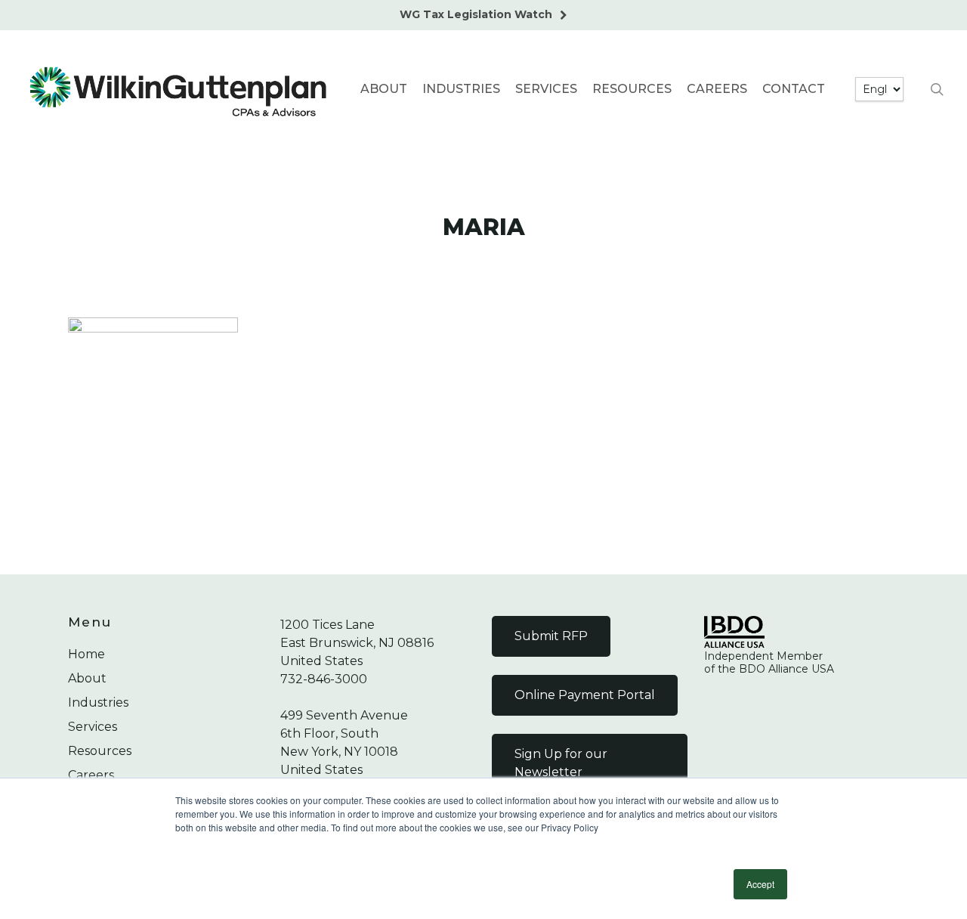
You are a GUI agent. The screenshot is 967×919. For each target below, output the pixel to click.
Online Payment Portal (584, 695)
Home (86, 654)
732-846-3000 (323, 679)
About (87, 678)
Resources (99, 751)
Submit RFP (551, 636)
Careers (91, 775)
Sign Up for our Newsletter (560, 763)
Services (92, 726)
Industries (98, 702)
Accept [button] (760, 883)
